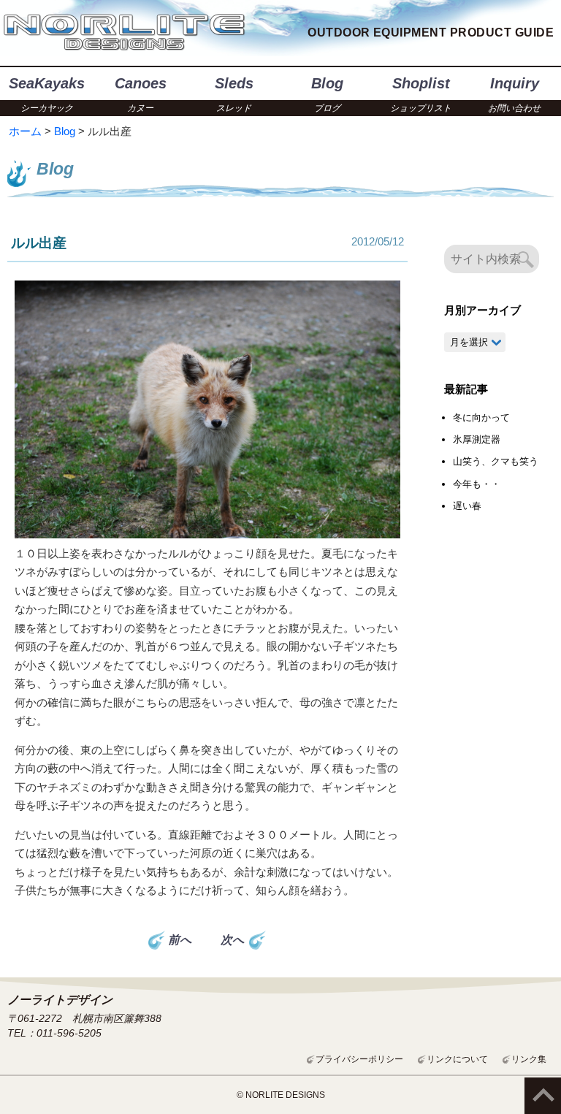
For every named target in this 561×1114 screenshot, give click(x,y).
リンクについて (457, 1059)
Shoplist (420, 94)
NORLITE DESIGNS (124, 33)
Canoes (141, 94)
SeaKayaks (47, 94)
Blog (327, 94)
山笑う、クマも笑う (495, 461)
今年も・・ (476, 483)
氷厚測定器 (476, 439)
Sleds (234, 94)
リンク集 (528, 1059)
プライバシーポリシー (359, 1059)
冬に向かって (481, 417)
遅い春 (467, 505)
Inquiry (514, 94)
